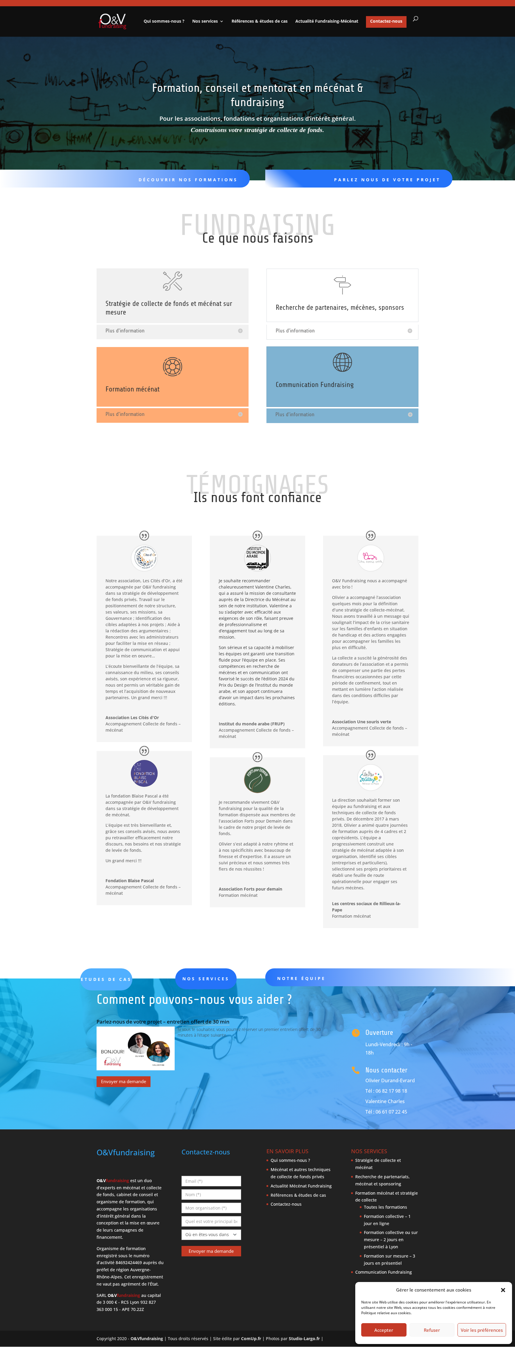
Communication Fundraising (383, 1272)
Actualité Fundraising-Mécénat (326, 21)
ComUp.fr (251, 1338)
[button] (503, 1290)
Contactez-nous (386, 21)
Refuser (432, 1330)
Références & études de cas (260, 21)
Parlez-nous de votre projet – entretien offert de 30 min (163, 1021)
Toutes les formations (385, 1207)
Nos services (205, 21)
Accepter (383, 1330)
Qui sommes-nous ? (164, 21)
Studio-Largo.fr (304, 1338)
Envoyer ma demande (123, 1081)
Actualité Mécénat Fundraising (301, 1186)
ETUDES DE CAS (106, 979)
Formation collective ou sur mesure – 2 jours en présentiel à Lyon (391, 1240)
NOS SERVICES (205, 978)
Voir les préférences (482, 1330)
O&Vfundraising (147, 1338)
